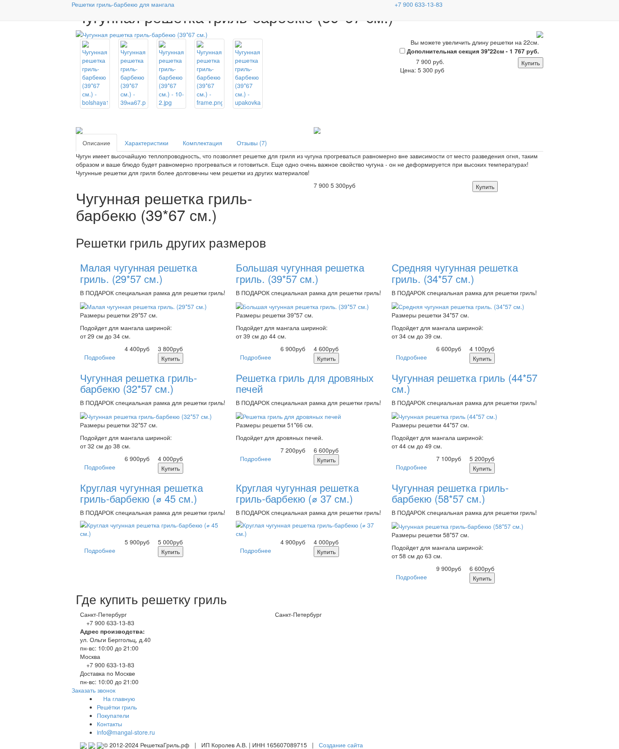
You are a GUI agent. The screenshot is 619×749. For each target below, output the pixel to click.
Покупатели (113, 715)
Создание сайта (341, 745)
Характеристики (146, 143)
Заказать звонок (93, 690)
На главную (118, 698)
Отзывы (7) (252, 143)
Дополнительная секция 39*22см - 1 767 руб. (472, 51)
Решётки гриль (117, 707)
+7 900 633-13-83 (419, 4)
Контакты (109, 724)
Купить (530, 63)
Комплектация (202, 143)
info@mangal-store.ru (126, 732)
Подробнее (99, 357)
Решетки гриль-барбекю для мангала (123, 4)
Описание (96, 143)
